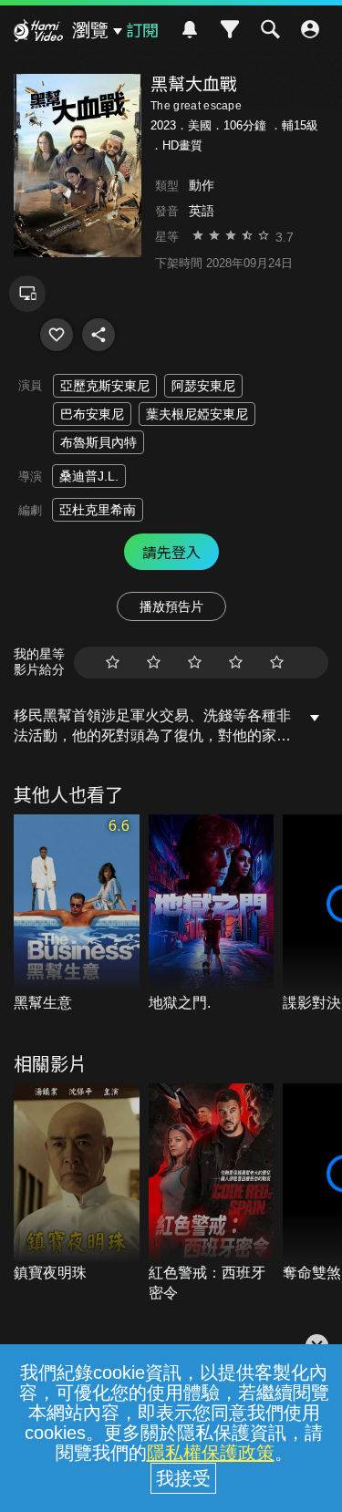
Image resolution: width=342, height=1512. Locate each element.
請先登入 (171, 552)
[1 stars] (112, 662)
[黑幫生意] (77, 914)
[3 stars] (194, 662)
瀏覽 (90, 30)
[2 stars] (153, 662)
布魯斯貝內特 (98, 442)
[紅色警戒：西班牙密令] (212, 1193)
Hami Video (38, 32)
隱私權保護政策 (211, 1453)
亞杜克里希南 (97, 509)
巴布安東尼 (92, 414)
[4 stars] (235, 662)
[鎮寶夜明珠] (77, 1183)
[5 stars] (276, 662)
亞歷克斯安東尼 (105, 385)
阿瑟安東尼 (203, 385)
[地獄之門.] (212, 914)
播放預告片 (171, 606)
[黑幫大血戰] (56, 334)
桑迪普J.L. (89, 476)
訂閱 (142, 29)
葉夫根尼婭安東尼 (197, 414)
